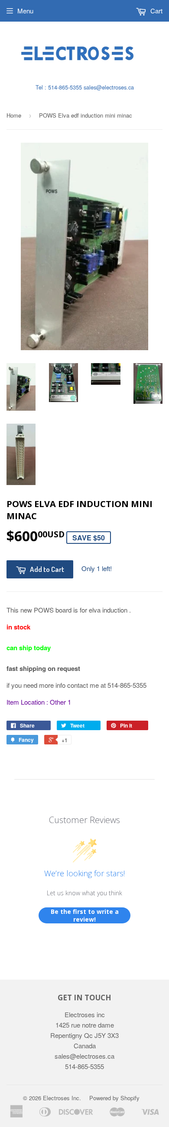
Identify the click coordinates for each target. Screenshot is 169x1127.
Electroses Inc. (62, 1098)
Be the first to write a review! (85, 915)
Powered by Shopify (114, 1098)
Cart (155, 10)
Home (13, 115)
